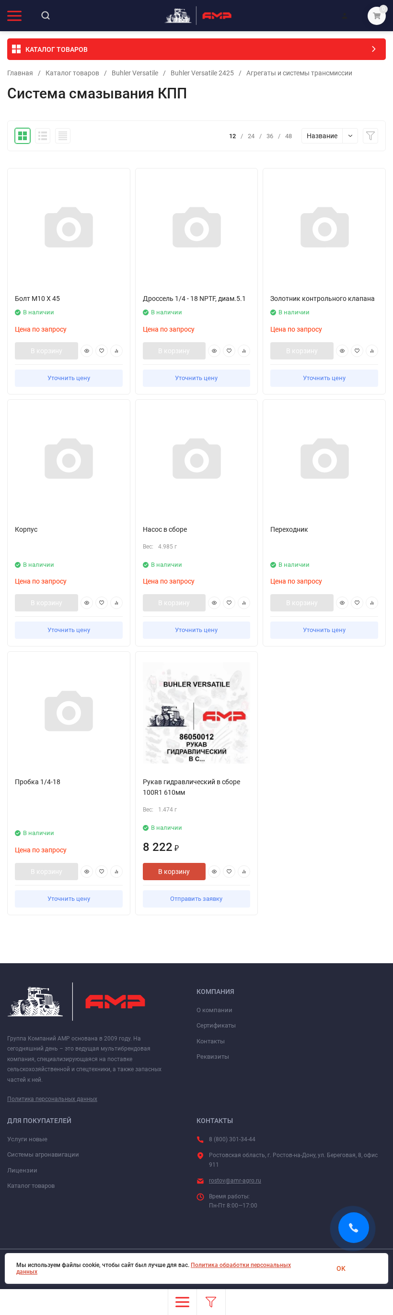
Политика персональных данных (52, 1099)
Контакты (210, 1041)
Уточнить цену (68, 378)
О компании (214, 1010)
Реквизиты (212, 1056)
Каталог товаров (72, 73)
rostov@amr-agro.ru (235, 1180)
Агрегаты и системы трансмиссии (299, 73)
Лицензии (22, 1170)
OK (341, 1268)
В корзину (46, 351)
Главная (20, 73)
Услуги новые (27, 1139)
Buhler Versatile (135, 73)
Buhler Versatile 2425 (202, 73)
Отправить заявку (196, 898)
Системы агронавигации (43, 1154)
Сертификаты (216, 1025)
